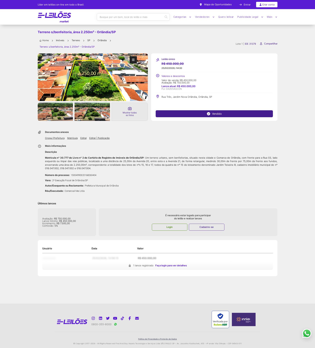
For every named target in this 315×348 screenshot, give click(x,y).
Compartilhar (270, 43)
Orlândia (102, 40)
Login (169, 226)
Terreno (76, 40)
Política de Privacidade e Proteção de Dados (157, 339)
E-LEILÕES (54, 16)
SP (88, 40)
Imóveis (60, 40)
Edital (83, 138)
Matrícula (72, 138)
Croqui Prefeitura (55, 138)
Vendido (217, 113)
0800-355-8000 (101, 324)
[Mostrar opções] (133, 59)
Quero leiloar (226, 17)
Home (45, 40)
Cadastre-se (206, 226)
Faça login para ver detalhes (171, 265)
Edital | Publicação (99, 138)
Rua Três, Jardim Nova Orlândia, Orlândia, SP (187, 97)
